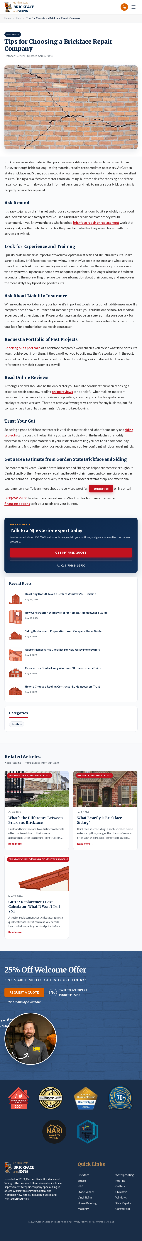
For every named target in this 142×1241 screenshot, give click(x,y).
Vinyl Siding (85, 1197)
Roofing (120, 1180)
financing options (17, 504)
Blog (18, 18)
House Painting (87, 1203)
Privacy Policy (80, 1221)
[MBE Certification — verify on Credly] (88, 1132)
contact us (101, 488)
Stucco (82, 1180)
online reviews (62, 392)
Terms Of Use (96, 1221)
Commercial (122, 1208)
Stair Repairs (123, 1203)
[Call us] (124, 7)
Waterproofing (124, 1175)
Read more (16, 843)
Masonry (83, 1208)
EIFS (80, 1186)
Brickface (83, 1175)
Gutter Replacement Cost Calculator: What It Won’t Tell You (34, 906)
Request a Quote (24, 992)
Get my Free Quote (71, 552)
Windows (121, 1197)
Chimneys (121, 1192)
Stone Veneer (86, 1192)
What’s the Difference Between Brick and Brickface (35, 820)
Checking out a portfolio (22, 348)
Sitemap (110, 1221)
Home (7, 18)
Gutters (120, 1186)
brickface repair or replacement (96, 223)
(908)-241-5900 (15, 498)
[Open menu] (133, 7)
